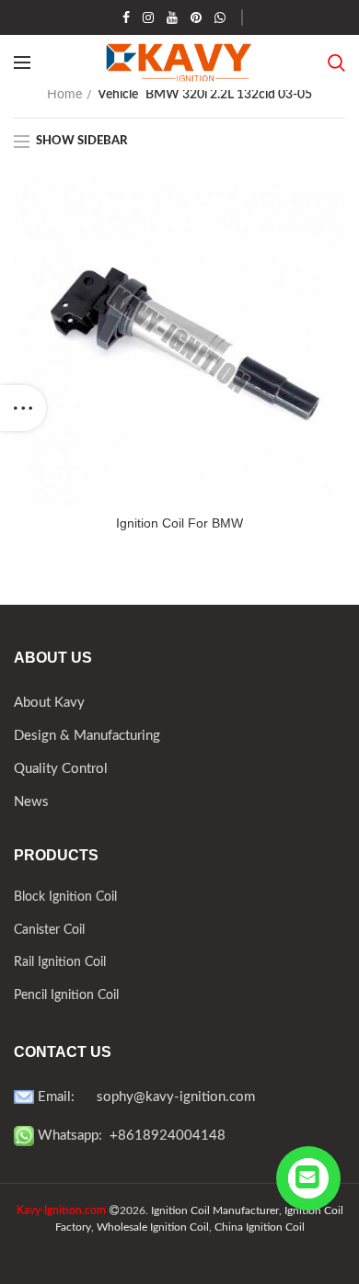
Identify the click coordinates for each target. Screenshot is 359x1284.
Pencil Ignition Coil (66, 995)
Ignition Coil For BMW (179, 523)
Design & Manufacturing (87, 736)
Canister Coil (49, 930)
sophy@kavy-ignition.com (176, 1097)
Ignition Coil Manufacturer (215, 1210)
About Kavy (49, 703)
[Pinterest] (196, 17)
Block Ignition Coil (65, 897)
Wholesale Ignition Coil (153, 1227)
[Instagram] (148, 17)
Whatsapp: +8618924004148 (130, 1135)
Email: (65, 1097)
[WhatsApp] (220, 17)
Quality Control (61, 769)
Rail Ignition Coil (60, 962)
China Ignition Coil (259, 1227)
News (31, 802)
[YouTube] (172, 17)
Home (64, 94)
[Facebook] (126, 17)
